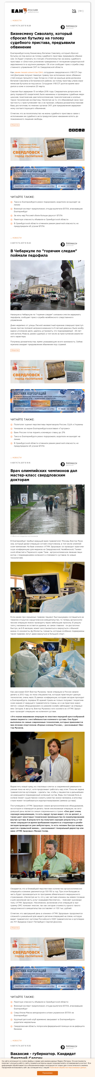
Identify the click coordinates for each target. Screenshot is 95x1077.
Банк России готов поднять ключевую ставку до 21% (39, 432)
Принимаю (47, 1073)
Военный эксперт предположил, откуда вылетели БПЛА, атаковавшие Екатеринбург (48, 210)
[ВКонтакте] (70, 130)
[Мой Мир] (80, 130)
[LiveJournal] (83, 130)
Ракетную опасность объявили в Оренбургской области (41, 219)
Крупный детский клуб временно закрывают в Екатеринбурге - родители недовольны (45, 1021)
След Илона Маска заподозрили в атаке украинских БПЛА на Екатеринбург (44, 1014)
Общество (15, 125)
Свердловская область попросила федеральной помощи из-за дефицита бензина (49, 1027)
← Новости (15, 20)
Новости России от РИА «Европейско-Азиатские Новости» (19, 11)
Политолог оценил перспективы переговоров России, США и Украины (48, 425)
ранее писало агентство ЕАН (29, 72)
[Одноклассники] (73, 130)
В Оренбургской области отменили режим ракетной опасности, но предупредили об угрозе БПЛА (46, 225)
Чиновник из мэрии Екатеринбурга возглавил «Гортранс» (42, 428)
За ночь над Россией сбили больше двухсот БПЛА (38, 215)
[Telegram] (76, 130)
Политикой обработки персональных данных (68, 1067)
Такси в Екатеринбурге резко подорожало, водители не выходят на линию (47, 203)
